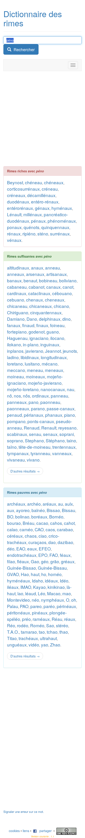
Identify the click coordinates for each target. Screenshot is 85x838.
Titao (12, 638)
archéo (34, 504)
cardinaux (16, 293)
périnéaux (66, 606)
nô (9, 395)
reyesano (67, 427)
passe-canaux (61, 408)
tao (42, 632)
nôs (26, 395)
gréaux (68, 561)
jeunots (70, 351)
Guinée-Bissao (21, 568)
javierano (34, 351)
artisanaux (56, 274)
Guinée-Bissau (52, 568)
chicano (61, 306)
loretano (15, 363)
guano (52, 331)
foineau (57, 325)
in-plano (31, 344)
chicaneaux (40, 306)
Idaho (37, 580)
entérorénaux (20, 208)
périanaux (33, 415)
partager (44, 830)
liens (26, 830)
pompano (16, 421)
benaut (30, 280)
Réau (57, 619)
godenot (37, 331)
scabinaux (17, 434)
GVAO (13, 574)
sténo (42, 233)
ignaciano (39, 338)
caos (50, 529)
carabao (65, 529)
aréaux (49, 504)
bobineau (48, 280)
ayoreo (23, 510)
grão (54, 561)
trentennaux (64, 447)
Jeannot (53, 351)
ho (43, 574)
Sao (50, 625)
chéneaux (53, 182)
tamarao (29, 632)
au (60, 504)
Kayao (39, 587)
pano (34, 402)
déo (11, 548)
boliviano (68, 280)
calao (12, 529)
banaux (14, 280)
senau (35, 434)
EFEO (45, 548)
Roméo (37, 625)
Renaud (31, 427)
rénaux (14, 233)
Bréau (28, 523)
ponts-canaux (40, 421)
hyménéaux (18, 580)
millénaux (32, 214)
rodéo (22, 625)
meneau (35, 370)
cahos (56, 523)
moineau (15, 376)
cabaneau (17, 287)
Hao (25, 574)
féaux (65, 555)
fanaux (13, 325)
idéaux (51, 580)
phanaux (53, 415)
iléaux (13, 587)
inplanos (15, 351)
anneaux (15, 274)
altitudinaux (18, 267)
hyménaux (61, 208)
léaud (30, 593)
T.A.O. (13, 632)
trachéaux (28, 638)
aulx (69, 504)
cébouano (62, 293)
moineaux (35, 376)
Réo (11, 625)
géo (45, 561)
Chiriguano (17, 312)
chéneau (33, 182)
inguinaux (49, 344)
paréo (49, 606)
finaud (28, 325)
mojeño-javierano (45, 383)
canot (68, 287)
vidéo (34, 644)
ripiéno (29, 233)
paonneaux (18, 408)
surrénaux (60, 233)
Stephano (34, 440)
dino (66, 319)
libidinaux (30, 357)
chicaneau (17, 306)
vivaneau (16, 459)
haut (35, 574)
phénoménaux (62, 221)
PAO (24, 606)
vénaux (14, 240)
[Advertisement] (42, 118)
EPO (43, 555)
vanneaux (62, 453)
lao (20, 593)
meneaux (54, 370)
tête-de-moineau (35, 447)
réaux (69, 619)
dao (52, 542)
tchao (52, 632)
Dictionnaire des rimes (32, 18)
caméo (26, 529)
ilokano (14, 344)
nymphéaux (52, 600)
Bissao (53, 510)
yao (44, 644)
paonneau (50, 402)
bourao (14, 523)
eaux (32, 548)
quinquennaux (55, 227)
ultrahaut (48, 638)
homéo (55, 574)
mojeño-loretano (23, 389)
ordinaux (40, 395)
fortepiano (17, 331)
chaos (31, 536)
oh (73, 600)
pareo (36, 606)
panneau (59, 395)
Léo (41, 593)
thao (63, 632)
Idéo (64, 580)
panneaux (17, 402)
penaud (14, 415)
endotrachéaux (21, 555)
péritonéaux (18, 612)
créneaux (16, 195)
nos (17, 395)
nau (70, 389)
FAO (53, 555)
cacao (42, 523)
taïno (12, 447)
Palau (12, 606)
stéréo (62, 625)
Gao (35, 561)
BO (10, 516)
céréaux (15, 536)
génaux (42, 208)
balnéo (38, 510)
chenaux (34, 299)
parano (38, 408)
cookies (14, 830)
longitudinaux (54, 357)
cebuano (15, 299)
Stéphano (55, 440)
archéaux (16, 504)
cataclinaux (39, 293)
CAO (39, 529)
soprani (66, 434)
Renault (48, 427)
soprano (15, 440)
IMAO (25, 587)
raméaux (41, 619)
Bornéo (56, 516)
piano (69, 415)
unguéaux (17, 644)
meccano (16, 370)
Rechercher (23, 49)
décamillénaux (41, 195)
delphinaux (50, 319)
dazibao (65, 542)
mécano (50, 363)
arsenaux (35, 274)
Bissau (68, 510)
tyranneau (40, 453)
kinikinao (56, 587)
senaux (50, 434)
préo (26, 619)
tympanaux (18, 453)
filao (11, 561)
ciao (43, 536)
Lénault (14, 214)
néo (35, 600)
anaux (37, 267)
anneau (52, 267)
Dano (32, 319)
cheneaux (54, 299)
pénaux (38, 221)
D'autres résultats (25, 471)
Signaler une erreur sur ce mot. (23, 811)
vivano (33, 459)
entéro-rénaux (44, 201)
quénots (31, 227)
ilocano (57, 338)
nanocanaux (53, 389)
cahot (69, 523)
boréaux (39, 516)
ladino (13, 357)
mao (66, 593)
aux (10, 510)
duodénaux (18, 201)
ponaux (14, 227)
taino (71, 440)
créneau (50, 189)
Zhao (55, 644)
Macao (54, 593)
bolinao (22, 516)
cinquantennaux (46, 312)
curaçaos (37, 542)
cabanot (36, 287)
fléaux (23, 561)
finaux (42, 325)
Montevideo (18, 600)
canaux (53, 287)
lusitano (32, 363)
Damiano (16, 319)
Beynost (15, 182)
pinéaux (40, 612)
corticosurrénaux (23, 189)
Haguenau (17, 338)
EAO (20, 548)
